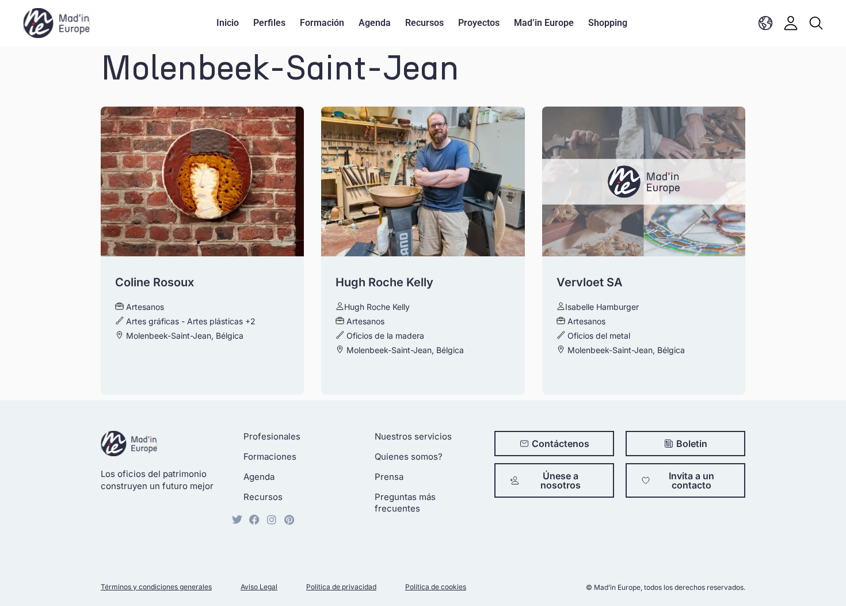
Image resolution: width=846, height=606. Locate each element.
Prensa (389, 476)
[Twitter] (237, 519)
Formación (322, 22)
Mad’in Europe (544, 22)
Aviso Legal (259, 586)
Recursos (424, 22)
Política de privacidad (341, 586)
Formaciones (269, 456)
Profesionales (271, 436)
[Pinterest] (289, 519)
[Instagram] (271, 519)
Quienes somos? (409, 456)
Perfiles (269, 22)
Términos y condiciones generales (156, 586)
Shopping (607, 22)
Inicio (227, 22)
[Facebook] (254, 519)
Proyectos (479, 22)
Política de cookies (435, 586)
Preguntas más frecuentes (405, 502)
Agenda (375, 22)
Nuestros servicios (413, 436)
